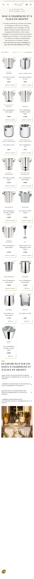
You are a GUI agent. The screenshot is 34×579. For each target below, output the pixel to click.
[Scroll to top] (29, 573)
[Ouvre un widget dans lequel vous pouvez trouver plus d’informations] (6, 576)
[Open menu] (3, 4)
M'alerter (27, 288)
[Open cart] (30, 4)
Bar (22, 9)
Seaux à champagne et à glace (17, 11)
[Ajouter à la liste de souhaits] (14, 58)
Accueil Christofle (14, 9)
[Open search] (8, 4)
